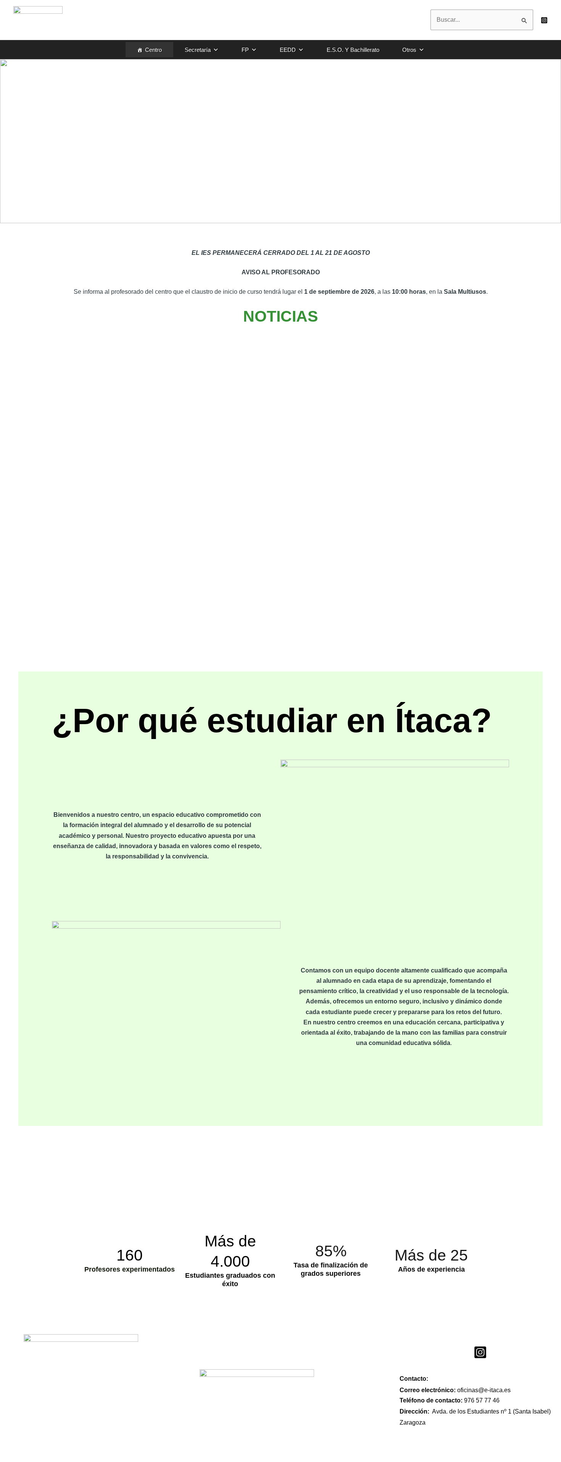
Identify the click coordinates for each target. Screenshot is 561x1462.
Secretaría (198, 50)
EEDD (288, 50)
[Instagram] (544, 20)
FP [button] (245, 50)
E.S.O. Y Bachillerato (353, 50)
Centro (153, 50)
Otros (409, 50)
